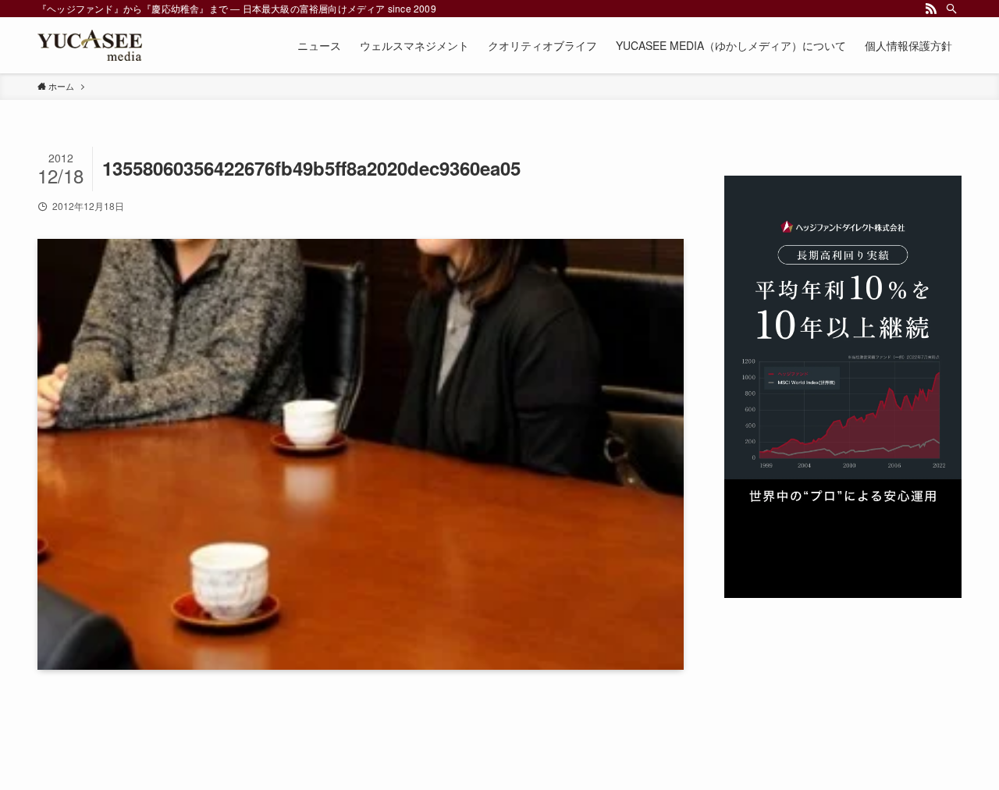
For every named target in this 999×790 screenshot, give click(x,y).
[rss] (931, 8)
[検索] (951, 8)
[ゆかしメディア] (89, 45)
